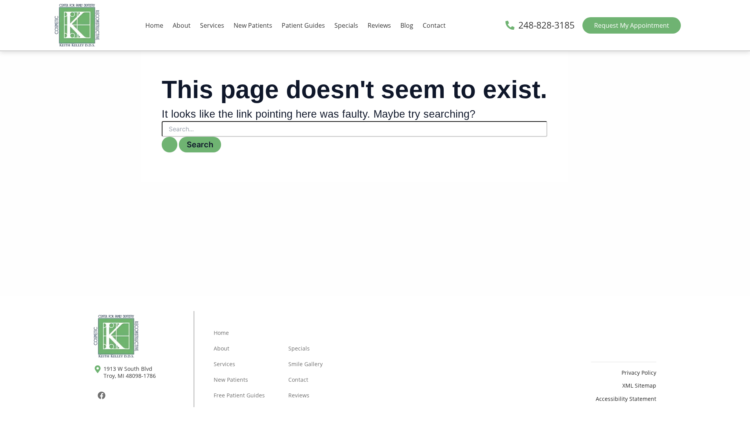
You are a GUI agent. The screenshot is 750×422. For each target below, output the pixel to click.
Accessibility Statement (626, 398)
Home (154, 25)
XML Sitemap (639, 385)
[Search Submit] (169, 144)
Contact (434, 25)
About (182, 25)
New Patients (253, 25)
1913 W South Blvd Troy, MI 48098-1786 (130, 372)
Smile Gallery (305, 364)
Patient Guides (303, 25)
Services (212, 25)
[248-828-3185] (509, 25)
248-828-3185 (546, 25)
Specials (346, 25)
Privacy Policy (638, 372)
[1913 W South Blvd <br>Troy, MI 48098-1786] (98, 369)
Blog (406, 25)
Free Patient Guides (239, 395)
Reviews (379, 25)
